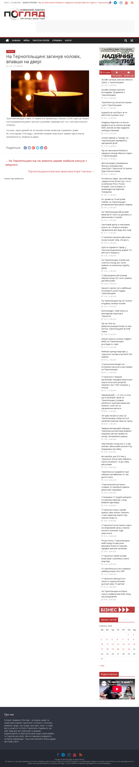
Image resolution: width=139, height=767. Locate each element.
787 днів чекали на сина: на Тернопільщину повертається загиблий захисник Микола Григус (117, 418)
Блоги (68, 40)
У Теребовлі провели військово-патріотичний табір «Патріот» (116, 238)
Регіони (11, 51)
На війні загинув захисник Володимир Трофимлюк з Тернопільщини (113, 92)
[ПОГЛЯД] (7, 40)
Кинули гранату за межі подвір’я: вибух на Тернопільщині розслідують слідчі (116, 341)
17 (102, 649)
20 (118, 649)
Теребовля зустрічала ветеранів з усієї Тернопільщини (116, 103)
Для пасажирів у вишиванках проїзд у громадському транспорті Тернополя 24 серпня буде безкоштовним (116, 167)
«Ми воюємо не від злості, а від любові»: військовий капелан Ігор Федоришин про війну (116, 446)
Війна (26, 40)
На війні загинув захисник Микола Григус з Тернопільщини (116, 81)
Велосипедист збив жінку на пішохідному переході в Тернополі (114, 313)
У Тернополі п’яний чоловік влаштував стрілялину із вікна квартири (115, 558)
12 (113, 644)
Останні (106, 72)
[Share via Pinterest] (45, 147)
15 (129, 644)
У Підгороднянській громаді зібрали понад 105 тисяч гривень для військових (116, 278)
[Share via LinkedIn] (41, 147)
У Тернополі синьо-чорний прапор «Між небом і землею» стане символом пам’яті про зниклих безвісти (115, 513)
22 (129, 649)
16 (134, 644)
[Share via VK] (29, 147)
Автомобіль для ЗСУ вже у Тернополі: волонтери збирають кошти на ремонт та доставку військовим (116, 460)
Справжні (57, 40)
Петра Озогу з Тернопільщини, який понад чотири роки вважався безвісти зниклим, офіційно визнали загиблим (115, 544)
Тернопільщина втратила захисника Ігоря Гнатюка (61, 171)
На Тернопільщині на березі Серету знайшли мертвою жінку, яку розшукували (116, 594)
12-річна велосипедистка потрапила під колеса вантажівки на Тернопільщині (116, 367)
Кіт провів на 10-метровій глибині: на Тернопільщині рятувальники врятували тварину (116, 202)
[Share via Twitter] (37, 147)
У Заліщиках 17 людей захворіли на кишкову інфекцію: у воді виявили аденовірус (116, 500)
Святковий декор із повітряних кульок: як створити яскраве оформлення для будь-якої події (116, 227)
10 (102, 644)
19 (113, 649)
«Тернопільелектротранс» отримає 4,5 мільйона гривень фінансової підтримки (115, 487)
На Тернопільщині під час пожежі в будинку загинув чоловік (116, 302)
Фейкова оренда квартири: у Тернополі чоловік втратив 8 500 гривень (116, 354)
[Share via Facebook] (25, 147)
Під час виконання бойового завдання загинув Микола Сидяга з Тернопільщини (75, 2)
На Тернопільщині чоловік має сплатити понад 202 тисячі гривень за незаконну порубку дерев (115, 264)
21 (123, 649)
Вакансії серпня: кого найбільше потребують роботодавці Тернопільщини (116, 291)
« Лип (101, 665)
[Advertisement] (85, 26)
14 (123, 644)
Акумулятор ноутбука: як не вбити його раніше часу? (114, 113)
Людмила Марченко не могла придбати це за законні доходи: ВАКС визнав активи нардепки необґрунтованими (115, 126)
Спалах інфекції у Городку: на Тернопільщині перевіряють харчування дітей (114, 140)
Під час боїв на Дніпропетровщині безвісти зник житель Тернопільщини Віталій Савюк (116, 327)
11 (107, 644)
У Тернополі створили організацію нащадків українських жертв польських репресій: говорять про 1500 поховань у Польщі (116, 382)
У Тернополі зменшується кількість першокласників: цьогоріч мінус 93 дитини (113, 581)
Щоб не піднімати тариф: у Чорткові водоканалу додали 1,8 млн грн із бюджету (116, 250)
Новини (16, 40)
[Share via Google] (33, 147)
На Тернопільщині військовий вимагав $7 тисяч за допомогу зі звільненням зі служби (116, 214)
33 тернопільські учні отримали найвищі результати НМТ (115, 570)
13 (118, 644)
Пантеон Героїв (41, 40)
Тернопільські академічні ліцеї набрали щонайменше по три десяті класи (115, 474)
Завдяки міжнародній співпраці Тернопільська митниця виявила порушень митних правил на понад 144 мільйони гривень (116, 432)
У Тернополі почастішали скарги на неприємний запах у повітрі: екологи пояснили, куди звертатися (116, 529)
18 (107, 649)
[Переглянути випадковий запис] (132, 40)
